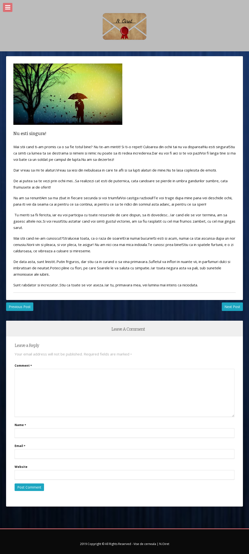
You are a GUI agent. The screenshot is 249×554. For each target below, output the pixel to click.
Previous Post (20, 306)
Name (20, 425)
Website (21, 467)
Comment (23, 365)
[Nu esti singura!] (67, 128)
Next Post (232, 306)
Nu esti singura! (29, 133)
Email (20, 446)
